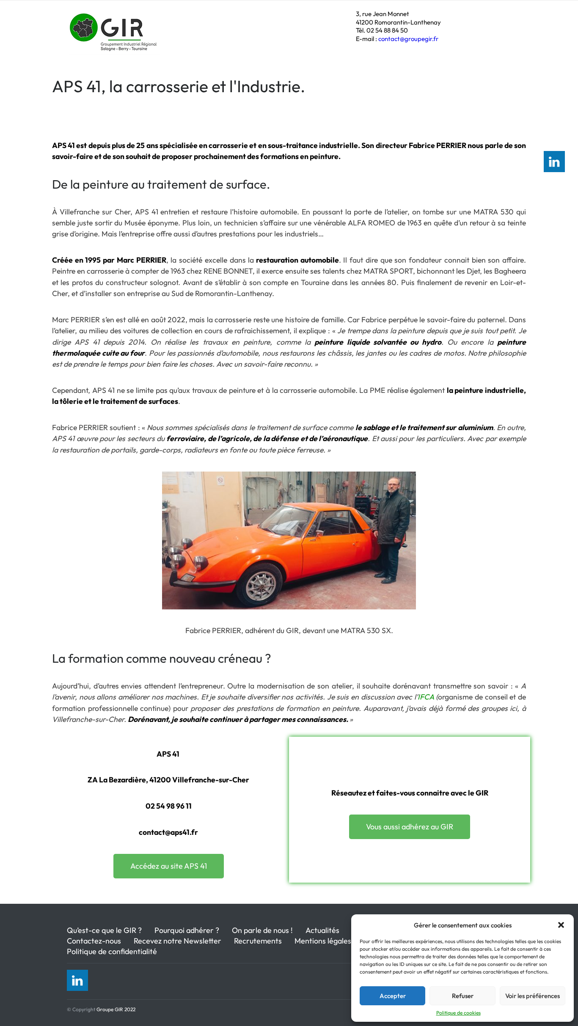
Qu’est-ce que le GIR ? (104, 930)
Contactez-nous (94, 941)
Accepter (393, 996)
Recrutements (258, 941)
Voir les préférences (532, 996)
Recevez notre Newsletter (177, 941)
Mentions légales (323, 941)
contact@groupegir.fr (408, 39)
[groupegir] (114, 44)
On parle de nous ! (262, 930)
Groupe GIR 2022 (115, 1009)
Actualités (322, 930)
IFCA (426, 697)
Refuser (462, 996)
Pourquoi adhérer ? (186, 930)
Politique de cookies (458, 1013)
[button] (561, 925)
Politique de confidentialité (112, 951)
